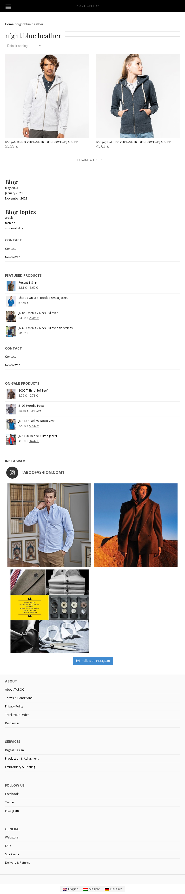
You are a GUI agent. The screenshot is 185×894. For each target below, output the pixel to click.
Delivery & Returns (17, 863)
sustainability (14, 228)
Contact (10, 249)
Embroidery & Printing (20, 767)
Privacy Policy (14, 706)
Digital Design (14, 750)
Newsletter (12, 257)
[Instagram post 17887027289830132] (136, 525)
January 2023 (14, 193)
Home (9, 24)
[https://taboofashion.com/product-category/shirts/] (49, 525)
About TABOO (15, 690)
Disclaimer (12, 723)
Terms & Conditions (18, 698)
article (9, 218)
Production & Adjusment (22, 758)
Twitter (9, 802)
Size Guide (12, 854)
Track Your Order (17, 715)
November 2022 (16, 198)
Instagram (12, 811)
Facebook (12, 794)
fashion (10, 223)
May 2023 (11, 188)
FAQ (8, 846)
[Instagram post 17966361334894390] (49, 611)
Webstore (12, 837)
